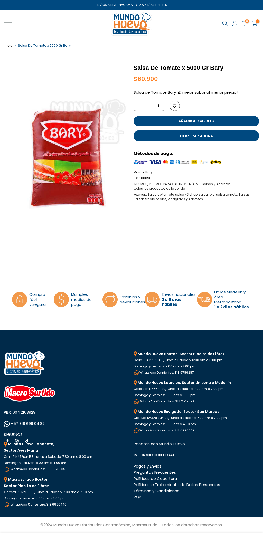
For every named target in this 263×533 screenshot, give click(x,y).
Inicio (8, 45)
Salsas (244, 194)
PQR (137, 497)
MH (198, 184)
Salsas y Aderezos (216, 184)
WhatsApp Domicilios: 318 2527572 (166, 401)
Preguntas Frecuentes (155, 472)
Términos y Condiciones (156, 490)
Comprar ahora (196, 136)
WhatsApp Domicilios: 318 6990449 (167, 430)
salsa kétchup (186, 194)
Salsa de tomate (160, 194)
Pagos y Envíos (148, 466)
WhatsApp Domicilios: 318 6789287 (166, 372)
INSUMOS (140, 184)
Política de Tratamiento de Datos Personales (177, 484)
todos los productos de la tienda (159, 188)
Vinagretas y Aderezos (185, 199)
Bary (149, 172)
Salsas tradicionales (150, 199)
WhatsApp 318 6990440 (38, 504)
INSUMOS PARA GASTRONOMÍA (172, 184)
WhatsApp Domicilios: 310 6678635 (37, 469)
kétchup (140, 194)
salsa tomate (226, 194)
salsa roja (207, 194)
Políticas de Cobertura (155, 478)
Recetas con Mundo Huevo (159, 443)
